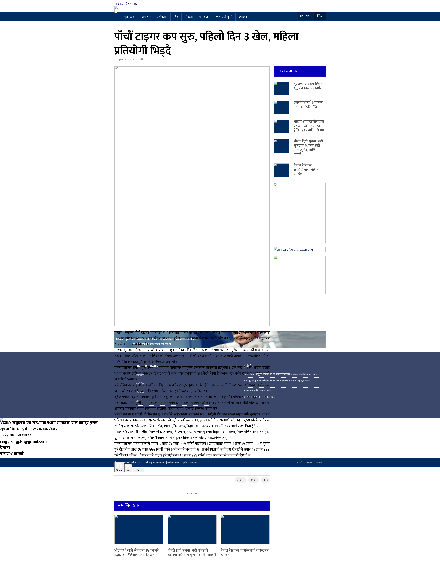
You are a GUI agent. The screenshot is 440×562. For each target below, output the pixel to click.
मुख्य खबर (129, 16)
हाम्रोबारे (140, 375)
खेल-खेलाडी (240, 480)
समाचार (146, 16)
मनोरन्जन (204, 16)
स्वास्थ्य (243, 16)
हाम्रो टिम (140, 384)
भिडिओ (189, 16)
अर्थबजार (162, 16)
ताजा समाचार (305, 16)
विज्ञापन (140, 392)
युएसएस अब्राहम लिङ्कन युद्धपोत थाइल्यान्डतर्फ (308, 86)
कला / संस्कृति (224, 16)
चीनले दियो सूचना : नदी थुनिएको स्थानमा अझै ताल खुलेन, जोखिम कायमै (192, 553)
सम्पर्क (139, 401)
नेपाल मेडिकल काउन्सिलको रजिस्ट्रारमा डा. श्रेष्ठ (245, 553)
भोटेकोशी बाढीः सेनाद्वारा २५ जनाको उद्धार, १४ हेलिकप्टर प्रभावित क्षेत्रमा (136, 553)
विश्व (176, 16)
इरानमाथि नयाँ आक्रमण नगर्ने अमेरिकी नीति (308, 105)
